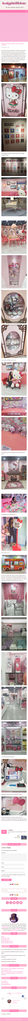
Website (3, 870)
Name (2, 863)
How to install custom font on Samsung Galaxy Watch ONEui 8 (13, 949)
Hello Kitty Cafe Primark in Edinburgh (8, 961)
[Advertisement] (14, 27)
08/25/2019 (4, 47)
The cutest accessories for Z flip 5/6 (8, 959)
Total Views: (3, 1014)
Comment (3, 852)
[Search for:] (14, 890)
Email (2, 866)
